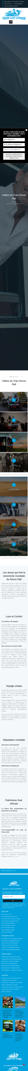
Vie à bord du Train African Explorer (10, 961)
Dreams (14, 465)
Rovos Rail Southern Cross (8, 925)
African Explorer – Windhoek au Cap (10, 967)
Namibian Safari (14, 489)
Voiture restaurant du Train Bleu (9, 984)
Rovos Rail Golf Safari (7, 932)
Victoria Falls (14, 509)
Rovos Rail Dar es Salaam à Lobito (10, 921)
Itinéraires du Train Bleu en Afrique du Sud (12, 987)
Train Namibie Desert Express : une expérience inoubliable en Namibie (19, 1037)
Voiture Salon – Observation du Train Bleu (12, 982)
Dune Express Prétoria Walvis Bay (10, 943)
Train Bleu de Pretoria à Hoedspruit (10, 989)
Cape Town (13, 529)
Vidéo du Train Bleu (6, 991)
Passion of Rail (14, 404)
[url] (8, 1002)
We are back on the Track (14, 445)
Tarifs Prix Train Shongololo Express (10, 947)
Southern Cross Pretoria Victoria (10, 945)
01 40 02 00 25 (7, 3)
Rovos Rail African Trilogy (8, 927)
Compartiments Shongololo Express (11, 940)
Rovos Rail (16, 856)
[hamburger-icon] (11, 22)
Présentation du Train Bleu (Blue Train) (11, 978)
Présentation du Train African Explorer (11, 956)
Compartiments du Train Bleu (9, 980)
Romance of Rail (14, 424)
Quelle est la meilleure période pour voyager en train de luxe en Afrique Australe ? (19, 1014)
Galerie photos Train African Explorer (11, 965)
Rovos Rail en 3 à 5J (7, 914)
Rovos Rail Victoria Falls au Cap (9, 916)
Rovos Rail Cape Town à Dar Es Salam (11, 918)
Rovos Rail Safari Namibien (8, 923)
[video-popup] (14, 400)
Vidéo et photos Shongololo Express (11, 949)
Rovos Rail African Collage (8, 929)
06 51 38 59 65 (18, 3)
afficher (13, 870)
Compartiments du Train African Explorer (12, 959)
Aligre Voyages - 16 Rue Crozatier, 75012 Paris (14, 1)
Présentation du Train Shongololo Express (12, 938)
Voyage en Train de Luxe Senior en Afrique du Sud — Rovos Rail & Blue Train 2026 (7, 1014)
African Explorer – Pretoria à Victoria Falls (12, 970)
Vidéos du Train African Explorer (9, 963)
